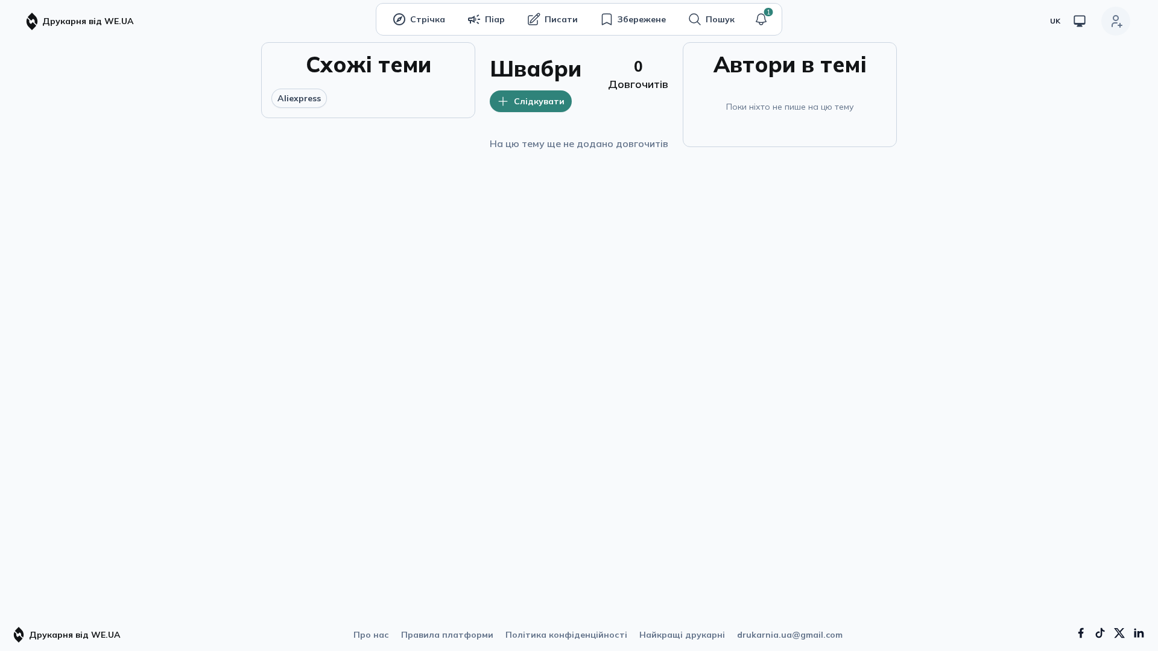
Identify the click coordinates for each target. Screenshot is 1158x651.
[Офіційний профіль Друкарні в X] (1119, 633)
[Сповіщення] (761, 19)
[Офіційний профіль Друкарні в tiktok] (1100, 633)
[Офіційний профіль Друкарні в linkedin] (1139, 633)
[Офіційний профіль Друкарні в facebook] (1081, 633)
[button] (761, 19)
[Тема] (1079, 21)
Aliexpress (299, 98)
